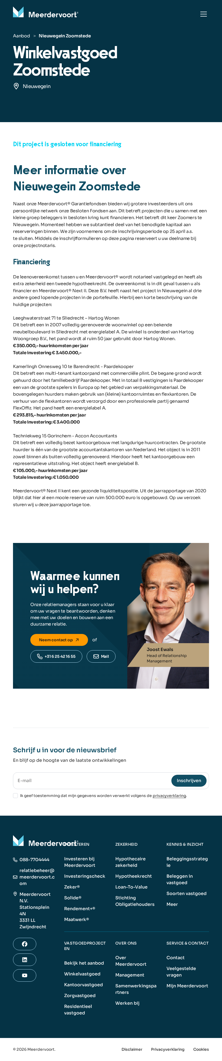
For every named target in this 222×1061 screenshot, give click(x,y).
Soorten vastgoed (186, 893)
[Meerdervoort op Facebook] (24, 944)
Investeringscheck (84, 876)
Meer (172, 904)
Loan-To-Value (131, 887)
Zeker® (72, 887)
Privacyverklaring (168, 1049)
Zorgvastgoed (80, 995)
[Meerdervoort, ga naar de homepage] (46, 14)
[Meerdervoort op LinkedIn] (24, 959)
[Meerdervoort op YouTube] (24, 975)
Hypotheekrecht (133, 876)
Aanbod (21, 36)
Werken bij (127, 1003)
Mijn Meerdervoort (187, 986)
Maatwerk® (76, 919)
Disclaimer (132, 1049)
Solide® (72, 898)
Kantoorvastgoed (83, 985)
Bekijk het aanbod (84, 963)
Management (129, 975)
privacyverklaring (169, 795)
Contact (175, 958)
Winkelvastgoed (82, 974)
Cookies (201, 1049)
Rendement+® (79, 909)
